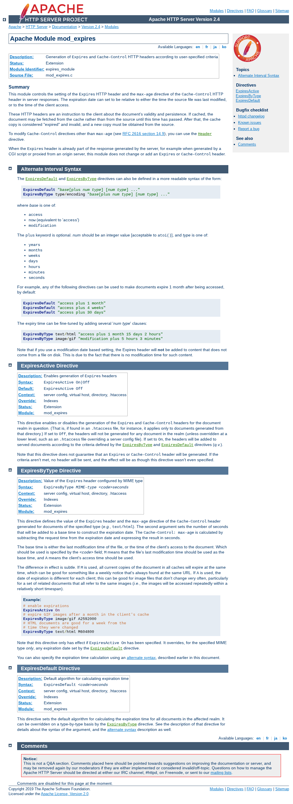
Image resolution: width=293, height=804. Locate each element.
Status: (17, 63)
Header (205, 134)
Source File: (21, 75)
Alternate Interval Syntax (258, 75)
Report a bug (248, 129)
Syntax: (25, 382)
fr (206, 47)
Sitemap (282, 11)
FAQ (250, 11)
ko (224, 47)
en (198, 47)
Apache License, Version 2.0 (64, 794)
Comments (247, 144)
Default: (26, 388)
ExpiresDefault (248, 100)
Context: (26, 394)
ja (215, 47)
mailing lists (221, 772)
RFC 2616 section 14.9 (143, 133)
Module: (26, 412)
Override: (27, 400)
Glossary (264, 11)
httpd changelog (251, 116)
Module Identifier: (27, 69)
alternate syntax (141, 657)
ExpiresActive (247, 91)
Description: (22, 56)
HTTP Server (36, 27)
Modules (217, 11)
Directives (235, 11)
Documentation (64, 27)
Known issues (249, 122)
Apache (15, 27)
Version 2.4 (91, 27)
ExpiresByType (248, 96)
